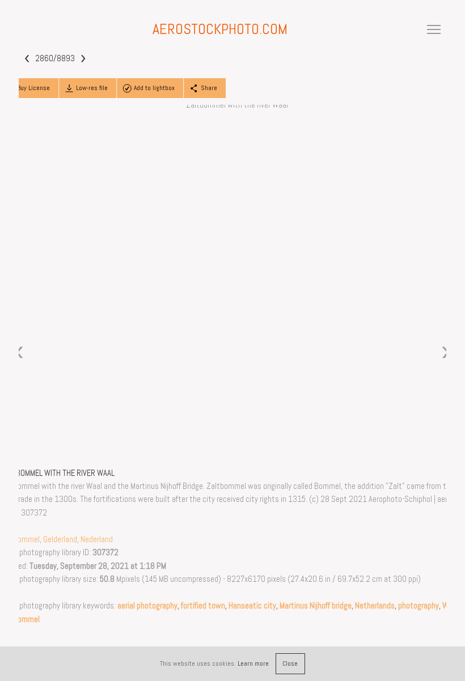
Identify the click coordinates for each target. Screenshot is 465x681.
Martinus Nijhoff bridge (316, 606)
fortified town (203, 606)
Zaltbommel (20, 539)
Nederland (97, 539)
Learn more (253, 663)
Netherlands (375, 606)
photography (418, 606)
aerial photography (147, 606)
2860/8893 (55, 58)
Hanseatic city (252, 606)
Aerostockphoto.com (220, 29)
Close (290, 663)
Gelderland (60, 539)
